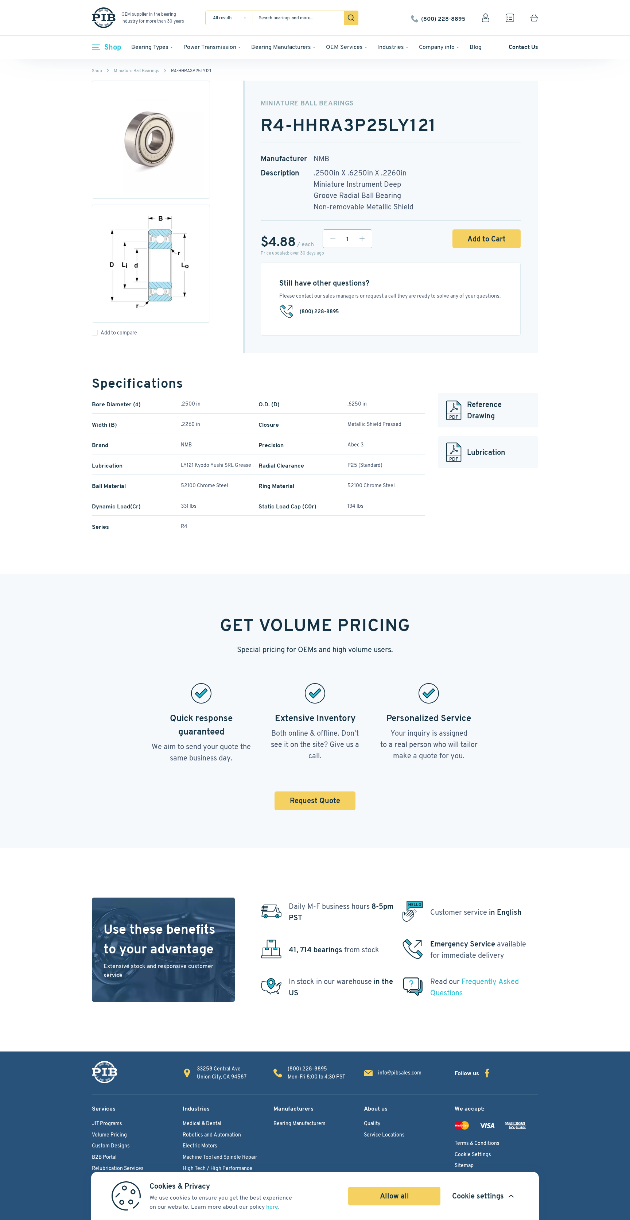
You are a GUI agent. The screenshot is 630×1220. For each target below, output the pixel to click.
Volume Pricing (109, 1134)
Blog (476, 47)
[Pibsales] (104, 1072)
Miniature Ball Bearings (136, 70)
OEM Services (344, 47)
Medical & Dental (202, 1123)
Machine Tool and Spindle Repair (220, 1157)
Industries (390, 47)
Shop (112, 47)
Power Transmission (209, 47)
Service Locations (384, 1134)
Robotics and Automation (212, 1134)
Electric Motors (200, 1145)
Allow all (394, 1196)
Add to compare (119, 332)
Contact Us (523, 47)
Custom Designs (111, 1145)
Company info (437, 47)
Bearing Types (149, 47)
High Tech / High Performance (217, 1168)
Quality (372, 1123)
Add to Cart (486, 239)
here (272, 1207)
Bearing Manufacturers (281, 47)
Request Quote (315, 800)
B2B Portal (104, 1157)
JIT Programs (107, 1123)
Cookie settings (478, 1196)
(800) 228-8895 (443, 18)
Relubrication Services (118, 1168)
